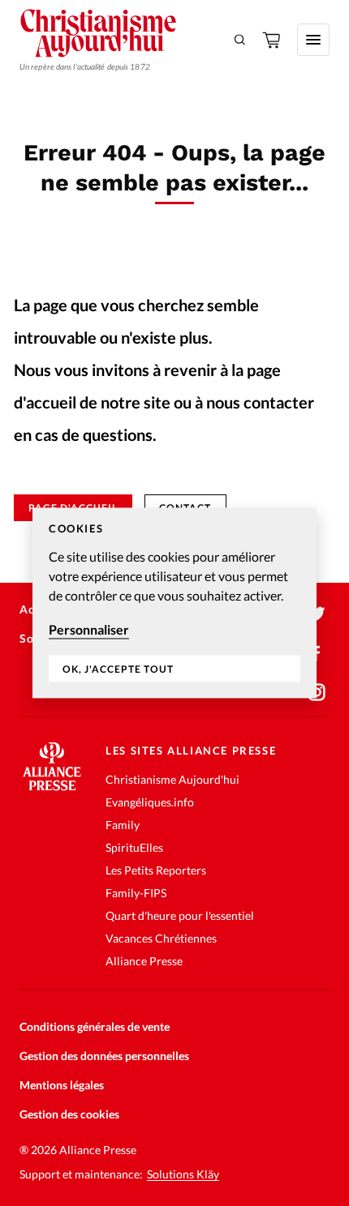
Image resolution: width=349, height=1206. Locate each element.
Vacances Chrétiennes (161, 938)
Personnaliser (89, 629)
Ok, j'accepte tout (118, 669)
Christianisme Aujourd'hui (172, 779)
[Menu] (313, 40)
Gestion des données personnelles (104, 1056)
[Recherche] (240, 39)
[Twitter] (317, 614)
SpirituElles (134, 847)
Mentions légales (61, 1085)
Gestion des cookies (69, 1114)
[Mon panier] (272, 39)
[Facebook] (317, 653)
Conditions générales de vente (94, 1026)
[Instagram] (317, 692)
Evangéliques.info (150, 802)
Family (123, 825)
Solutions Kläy (183, 1174)
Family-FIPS (136, 893)
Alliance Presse (144, 961)
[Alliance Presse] (51, 785)
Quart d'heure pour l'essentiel (180, 915)
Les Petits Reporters (156, 870)
